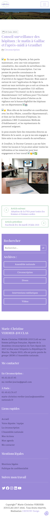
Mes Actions (8, 436)
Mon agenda (8, 440)
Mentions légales (10, 464)
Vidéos (25, 301)
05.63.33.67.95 (9, 377)
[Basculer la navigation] (44, 4)
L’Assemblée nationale (12, 432)
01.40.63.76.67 (9, 392)
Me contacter (8, 445)
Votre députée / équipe (13, 423)
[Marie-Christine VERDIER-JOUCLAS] (6, 4)
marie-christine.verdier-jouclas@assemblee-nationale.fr (23, 398)
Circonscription (12, 49)
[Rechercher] (43, 248)
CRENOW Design (30, 511)
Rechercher (12, 240)
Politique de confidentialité (15, 468)
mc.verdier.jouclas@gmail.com (17, 382)
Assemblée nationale (25, 264)
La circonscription (10, 427)
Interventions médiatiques (25, 293)
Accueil (5, 419)
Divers (25, 280)
